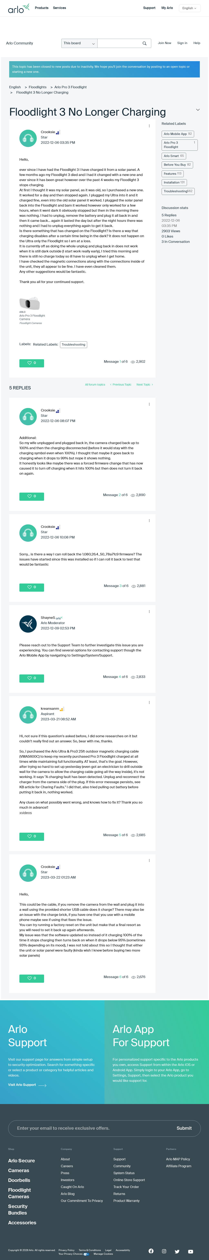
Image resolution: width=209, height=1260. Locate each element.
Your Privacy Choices (70, 1254)
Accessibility (123, 1250)
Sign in (182, 43)
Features (170, 173)
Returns (119, 1194)
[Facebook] (151, 1251)
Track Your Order (126, 1187)
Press (65, 1173)
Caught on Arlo (72, 1187)
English (15, 87)
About (65, 1159)
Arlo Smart (171, 156)
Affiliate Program (178, 1166)
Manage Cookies (103, 1254)
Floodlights (38, 87)
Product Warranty (126, 1201)
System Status (124, 1173)
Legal (108, 1250)
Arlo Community (19, 43)
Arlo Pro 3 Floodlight (70, 87)
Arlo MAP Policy (178, 1159)
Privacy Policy (66, 1250)
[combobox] (124, 43)
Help (196, 43)
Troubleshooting (73, 344)
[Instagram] (164, 1251)
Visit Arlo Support (22, 1085)
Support (149, 8)
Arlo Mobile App (175, 134)
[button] (149, 126)
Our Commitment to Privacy (82, 1201)
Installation (172, 182)
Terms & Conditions (90, 1250)
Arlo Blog (67, 1194)
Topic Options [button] (197, 110)
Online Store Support (129, 1180)
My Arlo (167, 8)
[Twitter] (177, 1251)
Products (41, 8)
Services (59, 8)
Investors (67, 1180)
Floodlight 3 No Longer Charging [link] (42, 92)
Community (121, 1166)
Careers (67, 1166)
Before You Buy (175, 164)
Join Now (164, 43)
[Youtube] (190, 1251)
